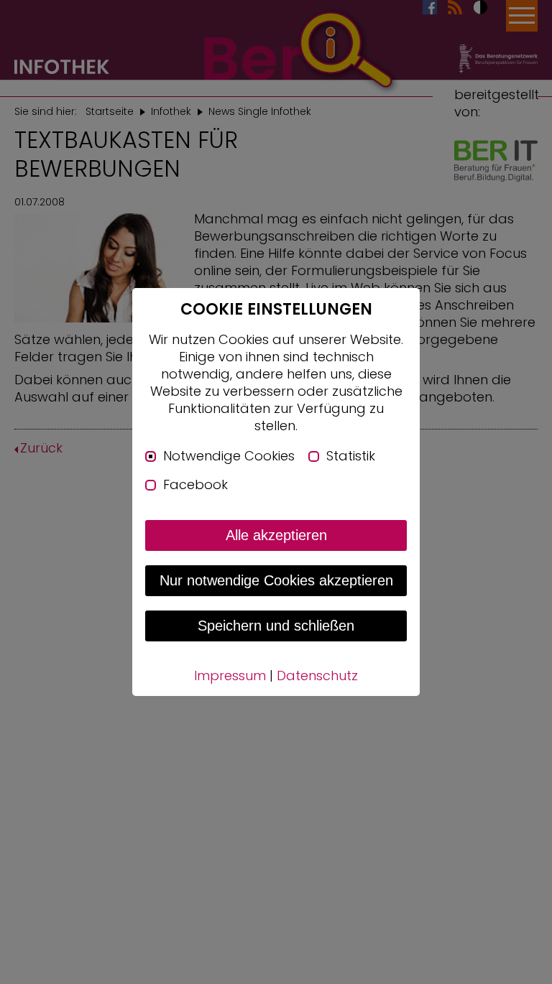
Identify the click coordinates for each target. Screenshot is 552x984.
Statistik (350, 456)
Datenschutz (317, 675)
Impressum (230, 675)
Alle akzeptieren (276, 535)
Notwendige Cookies (229, 456)
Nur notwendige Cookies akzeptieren (276, 580)
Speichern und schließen (276, 625)
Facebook (195, 485)
